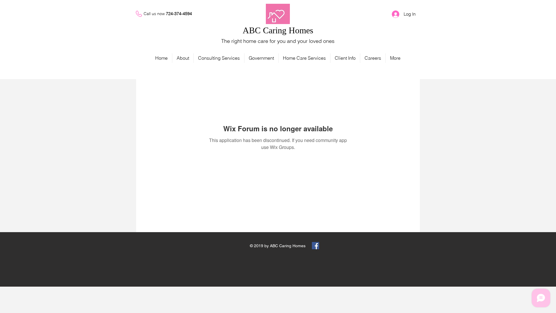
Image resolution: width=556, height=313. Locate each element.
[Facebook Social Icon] (315, 245)
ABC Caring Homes (278, 30)
